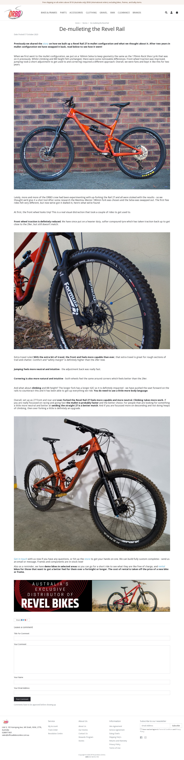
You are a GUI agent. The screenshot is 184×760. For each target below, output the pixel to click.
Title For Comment (21, 633)
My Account (53, 726)
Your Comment (20, 644)
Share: (18, 620)
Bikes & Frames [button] (49, 12)
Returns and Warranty (118, 741)
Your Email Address (22, 688)
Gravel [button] (103, 12)
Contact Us (83, 733)
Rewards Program (86, 737)
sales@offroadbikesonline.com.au (15, 735)
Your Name (18, 677)
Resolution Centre (55, 733)
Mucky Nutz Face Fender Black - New (23, 751)
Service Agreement (117, 730)
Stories (81, 741)
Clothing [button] (91, 12)
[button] (166, 12)
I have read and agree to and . (160, 730)
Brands (137, 12)
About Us (82, 726)
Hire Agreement (115, 726)
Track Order (53, 730)
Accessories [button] (76, 12)
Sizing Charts (114, 733)
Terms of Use (114, 748)
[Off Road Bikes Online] (17, 12)
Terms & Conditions (166, 729)
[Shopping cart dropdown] (177, 12)
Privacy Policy (114, 744)
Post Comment (22, 699)
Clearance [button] (124, 12)
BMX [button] (112, 12)
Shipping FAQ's (115, 737)
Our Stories (83, 730)
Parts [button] (63, 12)
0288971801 (7, 732)
